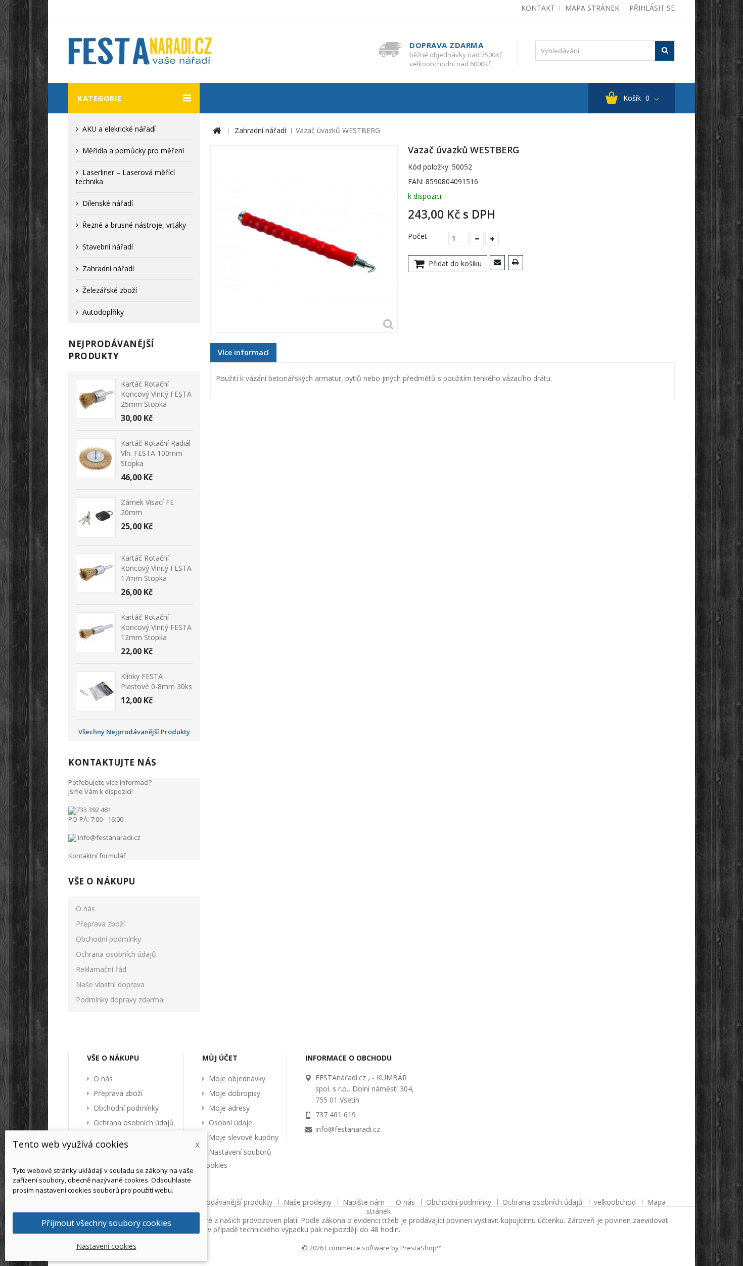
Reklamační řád (101, 969)
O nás (85, 908)
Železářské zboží (109, 290)
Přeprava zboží (100, 924)
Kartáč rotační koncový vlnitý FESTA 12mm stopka (156, 627)
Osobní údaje (230, 1122)
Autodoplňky (103, 312)
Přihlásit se (652, 8)
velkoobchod (616, 1202)
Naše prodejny (309, 1202)
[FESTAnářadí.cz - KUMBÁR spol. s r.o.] (144, 50)
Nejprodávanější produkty (111, 350)
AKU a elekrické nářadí (119, 129)
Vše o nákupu (101, 881)
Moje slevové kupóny (243, 1137)
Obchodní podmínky (108, 939)
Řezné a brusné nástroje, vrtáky (134, 225)
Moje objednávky (237, 1078)
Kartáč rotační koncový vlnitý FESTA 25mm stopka (156, 394)
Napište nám (365, 1202)
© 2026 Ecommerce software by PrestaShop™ (372, 1247)
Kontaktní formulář (97, 855)
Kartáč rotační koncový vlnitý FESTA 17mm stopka (156, 568)
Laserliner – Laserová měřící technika (125, 176)
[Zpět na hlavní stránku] (217, 130)
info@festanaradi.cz (108, 837)
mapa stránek (592, 8)
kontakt (538, 8)
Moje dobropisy (234, 1093)
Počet (417, 236)
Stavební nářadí (107, 246)
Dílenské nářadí (107, 203)
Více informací (243, 352)
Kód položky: (429, 167)
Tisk (517, 263)
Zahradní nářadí (108, 268)
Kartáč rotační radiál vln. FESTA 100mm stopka (156, 453)
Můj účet (220, 1058)
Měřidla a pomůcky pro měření (133, 150)
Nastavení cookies (106, 1246)
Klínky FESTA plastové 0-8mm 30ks (156, 681)
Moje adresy (229, 1108)
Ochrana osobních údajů (116, 954)
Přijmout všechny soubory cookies (106, 1223)
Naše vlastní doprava (110, 984)
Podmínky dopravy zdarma (119, 999)
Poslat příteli (499, 263)
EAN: (416, 181)
